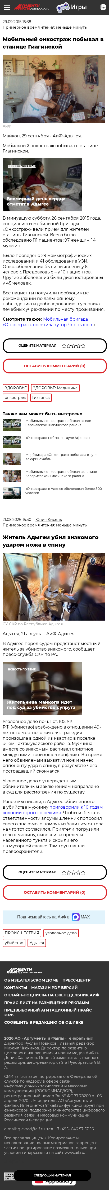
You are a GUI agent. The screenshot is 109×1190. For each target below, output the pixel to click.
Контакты (15, 987)
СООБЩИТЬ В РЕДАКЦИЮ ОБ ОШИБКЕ (43, 1022)
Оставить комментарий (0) (54, 366)
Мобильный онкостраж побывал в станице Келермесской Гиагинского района (61, 474)
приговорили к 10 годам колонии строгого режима (53, 810)
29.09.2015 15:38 (17, 21)
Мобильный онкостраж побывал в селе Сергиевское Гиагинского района (58, 423)
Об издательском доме (31, 980)
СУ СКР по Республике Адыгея (33, 624)
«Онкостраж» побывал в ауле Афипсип (57, 438)
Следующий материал (52, 1175)
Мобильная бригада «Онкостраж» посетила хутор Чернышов (47, 322)
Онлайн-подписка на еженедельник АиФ (51, 995)
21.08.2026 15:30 (17, 519)
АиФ (7, 126)
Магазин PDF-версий (54, 987)
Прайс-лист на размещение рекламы (46, 1002)
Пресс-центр (76, 980)
